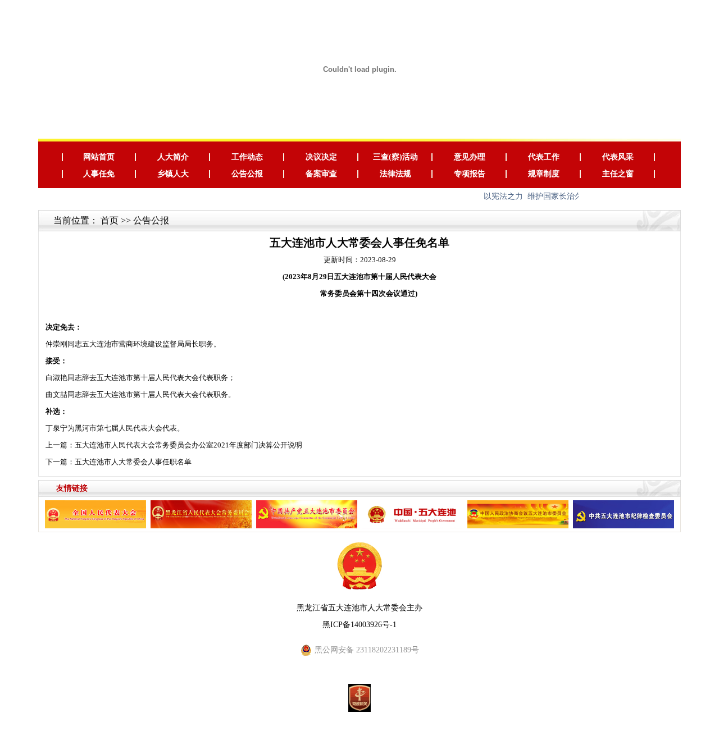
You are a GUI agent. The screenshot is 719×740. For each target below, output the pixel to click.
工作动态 (247, 157)
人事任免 (99, 174)
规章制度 (543, 174)
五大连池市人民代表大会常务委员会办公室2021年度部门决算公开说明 (188, 445)
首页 (110, 220)
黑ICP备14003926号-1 (359, 624)
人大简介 (173, 157)
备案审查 (321, 174)
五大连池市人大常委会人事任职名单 (133, 462)
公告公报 (247, 174)
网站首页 (99, 157)
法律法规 (395, 174)
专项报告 (469, 174)
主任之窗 (618, 174)
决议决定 (321, 157)
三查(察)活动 (395, 157)
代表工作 (543, 157)
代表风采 (618, 157)
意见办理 (469, 157)
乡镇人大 (173, 174)
